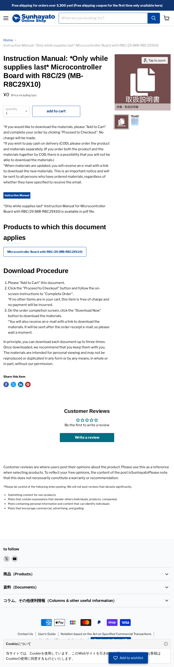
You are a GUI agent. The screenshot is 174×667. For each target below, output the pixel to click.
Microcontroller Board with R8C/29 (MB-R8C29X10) (44, 252)
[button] (128, 658)
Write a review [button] (87, 437)
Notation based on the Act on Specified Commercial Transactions (106, 634)
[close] (166, 644)
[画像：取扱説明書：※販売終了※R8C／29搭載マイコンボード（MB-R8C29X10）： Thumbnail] (135, 122)
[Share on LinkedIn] (20, 384)
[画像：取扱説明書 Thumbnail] (121, 122)
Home (8, 40)
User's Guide (47, 634)
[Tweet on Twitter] (13, 384)
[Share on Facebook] (6, 384)
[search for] (153, 18)
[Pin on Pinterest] (28, 384)
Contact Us (25, 634)
